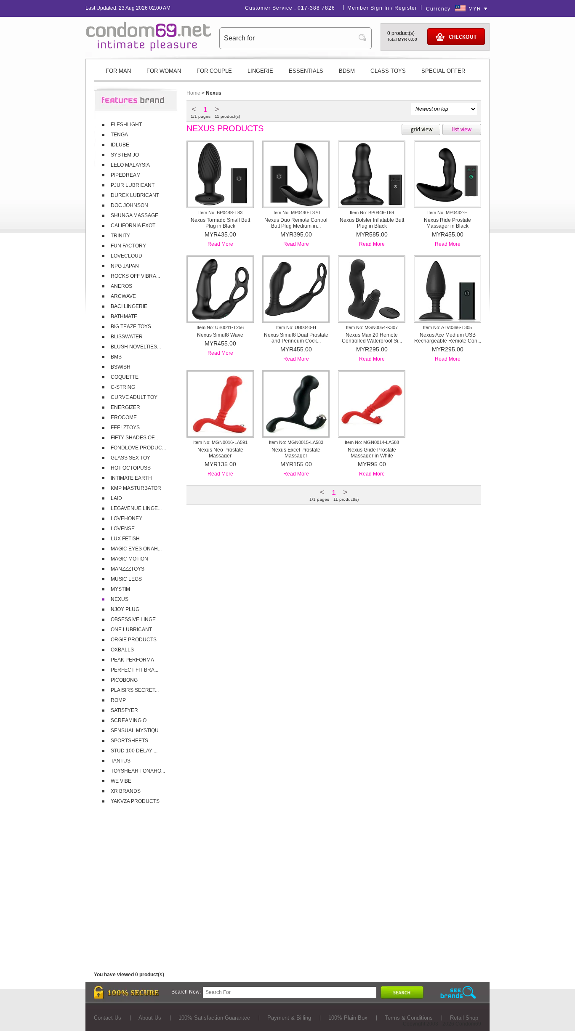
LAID (116, 498)
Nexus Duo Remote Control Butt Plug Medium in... (295, 223)
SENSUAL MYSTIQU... (136, 730)
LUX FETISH (125, 539)
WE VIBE (121, 781)
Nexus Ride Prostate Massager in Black (447, 223)
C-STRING (123, 387)
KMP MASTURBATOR (136, 488)
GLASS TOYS (388, 71)
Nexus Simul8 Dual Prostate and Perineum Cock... (296, 338)
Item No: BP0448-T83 (220, 212)
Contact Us (107, 1018)
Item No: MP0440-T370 (296, 212)
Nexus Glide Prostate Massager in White (372, 453)
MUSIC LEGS (126, 579)
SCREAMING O (128, 720)
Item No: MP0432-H (447, 212)
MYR (475, 9)
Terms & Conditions (409, 1018)
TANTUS (120, 761)
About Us (149, 1018)
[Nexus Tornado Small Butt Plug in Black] (220, 205)
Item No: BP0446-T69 (372, 212)
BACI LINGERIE (129, 306)
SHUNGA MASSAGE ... (137, 215)
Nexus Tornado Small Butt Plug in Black (220, 223)
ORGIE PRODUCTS (134, 640)
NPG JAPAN (125, 266)
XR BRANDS (126, 791)
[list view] (461, 130)
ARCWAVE (123, 296)
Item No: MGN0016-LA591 (220, 442)
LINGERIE (260, 71)
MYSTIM (120, 589)
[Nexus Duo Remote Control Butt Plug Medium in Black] (296, 205)
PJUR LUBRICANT (132, 185)
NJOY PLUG (125, 609)
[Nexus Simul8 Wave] (220, 320)
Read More (220, 244)
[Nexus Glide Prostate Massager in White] (371, 435)
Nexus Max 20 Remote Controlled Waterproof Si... (372, 338)
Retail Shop (464, 1018)
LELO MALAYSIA (130, 165)
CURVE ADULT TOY (134, 397)
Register (405, 8)
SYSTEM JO (125, 155)
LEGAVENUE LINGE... (136, 508)
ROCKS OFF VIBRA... (135, 276)
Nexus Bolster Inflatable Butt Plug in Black (372, 223)
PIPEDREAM (126, 175)
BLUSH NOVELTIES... (136, 347)
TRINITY (120, 236)
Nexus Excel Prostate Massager (296, 453)
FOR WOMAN (163, 71)
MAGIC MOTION (129, 559)
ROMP (118, 700)
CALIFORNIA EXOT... (135, 226)
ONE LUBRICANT (131, 629)
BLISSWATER (127, 337)
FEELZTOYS (125, 427)
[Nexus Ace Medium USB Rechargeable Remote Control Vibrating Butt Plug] (447, 320)
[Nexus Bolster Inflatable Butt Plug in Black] (371, 205)
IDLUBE (120, 145)
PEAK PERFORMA (132, 660)
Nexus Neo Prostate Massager (220, 453)
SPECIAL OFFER (443, 71)
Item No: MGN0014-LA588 (372, 442)
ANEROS (121, 286)
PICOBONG (124, 680)
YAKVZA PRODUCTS (135, 801)
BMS (116, 357)
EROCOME (124, 417)
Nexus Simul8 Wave (220, 335)
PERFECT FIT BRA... (134, 670)
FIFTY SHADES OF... (134, 438)
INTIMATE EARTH (131, 478)
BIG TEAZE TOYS (131, 326)
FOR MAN (118, 71)
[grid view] (421, 130)
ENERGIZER (125, 407)
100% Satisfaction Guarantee (214, 1018)
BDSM (347, 71)
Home (193, 93)
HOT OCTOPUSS (131, 468)
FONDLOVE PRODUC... (138, 448)
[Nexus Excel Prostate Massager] (296, 435)
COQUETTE (124, 377)
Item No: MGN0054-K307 (372, 327)
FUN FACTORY (128, 246)
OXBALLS (122, 650)
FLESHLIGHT (126, 125)
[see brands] (458, 992)
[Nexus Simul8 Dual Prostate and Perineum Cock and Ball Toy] (296, 320)
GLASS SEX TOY (130, 458)
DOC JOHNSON (129, 205)
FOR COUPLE (214, 71)
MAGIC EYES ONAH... (136, 549)
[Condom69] (148, 49)
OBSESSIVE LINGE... (135, 619)
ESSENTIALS (306, 71)
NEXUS (119, 599)
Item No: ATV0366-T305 (447, 327)
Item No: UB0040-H (296, 327)
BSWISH (120, 367)
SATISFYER (124, 710)
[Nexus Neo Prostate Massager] (220, 435)
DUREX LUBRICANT (135, 195)
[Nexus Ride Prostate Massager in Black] (447, 205)
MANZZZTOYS (127, 569)
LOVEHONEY (126, 518)
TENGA (119, 135)
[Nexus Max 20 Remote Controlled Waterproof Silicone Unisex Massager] (371, 320)
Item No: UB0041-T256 (220, 327)
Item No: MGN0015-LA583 (296, 442)
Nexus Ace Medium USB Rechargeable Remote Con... (447, 338)
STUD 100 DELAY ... (134, 751)
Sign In (379, 8)
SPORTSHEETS (129, 741)
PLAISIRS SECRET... (135, 690)
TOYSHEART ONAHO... (138, 771)
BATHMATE (124, 316)
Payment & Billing (289, 1018)
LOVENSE (123, 528)
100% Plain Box (347, 1018)
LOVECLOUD (126, 256)
